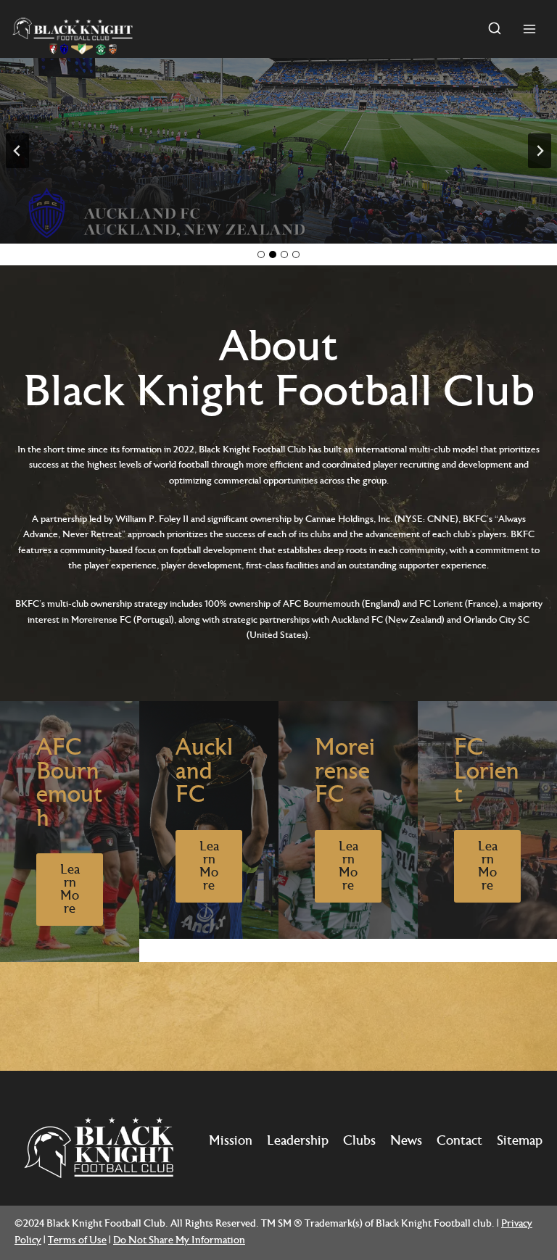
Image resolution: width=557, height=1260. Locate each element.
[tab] (261, 254)
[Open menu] (529, 28)
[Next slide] (539, 150)
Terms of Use (77, 1241)
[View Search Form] (494, 29)
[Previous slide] (17, 150)
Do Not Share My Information (179, 1241)
